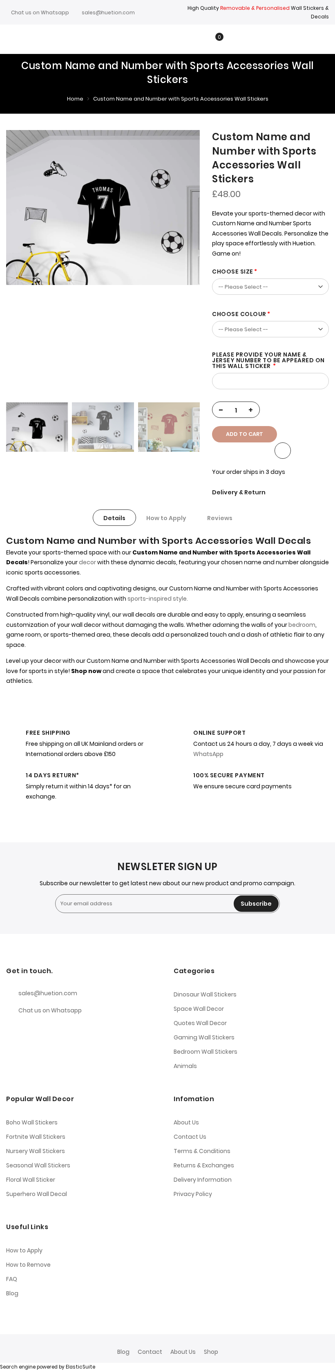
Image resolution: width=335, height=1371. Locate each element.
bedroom (301, 625)
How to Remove (28, 1265)
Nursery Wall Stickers (35, 1151)
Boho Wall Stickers (32, 1122)
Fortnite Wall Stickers (35, 1137)
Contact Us (190, 1137)
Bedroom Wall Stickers (205, 1052)
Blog (12, 1293)
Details (114, 518)
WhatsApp (208, 754)
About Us (186, 1122)
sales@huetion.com (108, 12)
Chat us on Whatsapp (40, 12)
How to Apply (166, 518)
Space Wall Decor (199, 1009)
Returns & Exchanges (204, 1165)
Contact (150, 1352)
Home (75, 99)
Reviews (219, 518)
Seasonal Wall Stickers (38, 1165)
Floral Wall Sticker (30, 1180)
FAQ (11, 1279)
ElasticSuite (80, 1367)
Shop (211, 1352)
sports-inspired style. (157, 599)
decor (87, 562)
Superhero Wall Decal (36, 1194)
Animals (185, 1066)
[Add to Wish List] (283, 450)
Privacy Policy (193, 1194)
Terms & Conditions (202, 1151)
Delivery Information (203, 1180)
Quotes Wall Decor (200, 1023)
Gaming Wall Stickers (204, 1037)
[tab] (114, 517)
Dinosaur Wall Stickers (205, 994)
